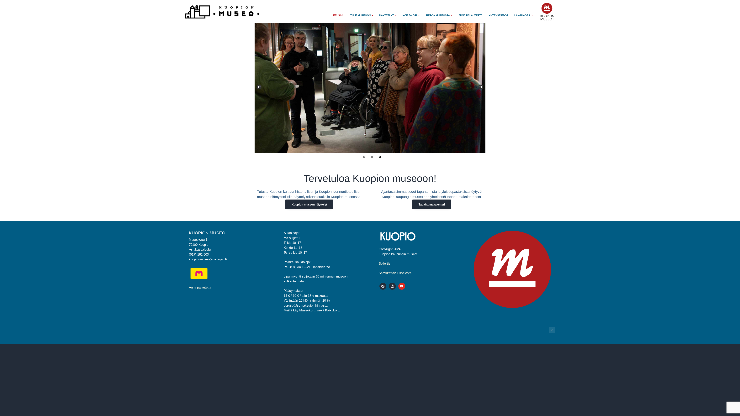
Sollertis (384, 263)
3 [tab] (380, 157)
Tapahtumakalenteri (432, 204)
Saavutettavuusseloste (395, 273)
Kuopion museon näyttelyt (309, 204)
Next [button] (481, 87)
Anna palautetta (200, 287)
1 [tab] (364, 157)
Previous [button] (259, 87)
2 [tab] (372, 157)
